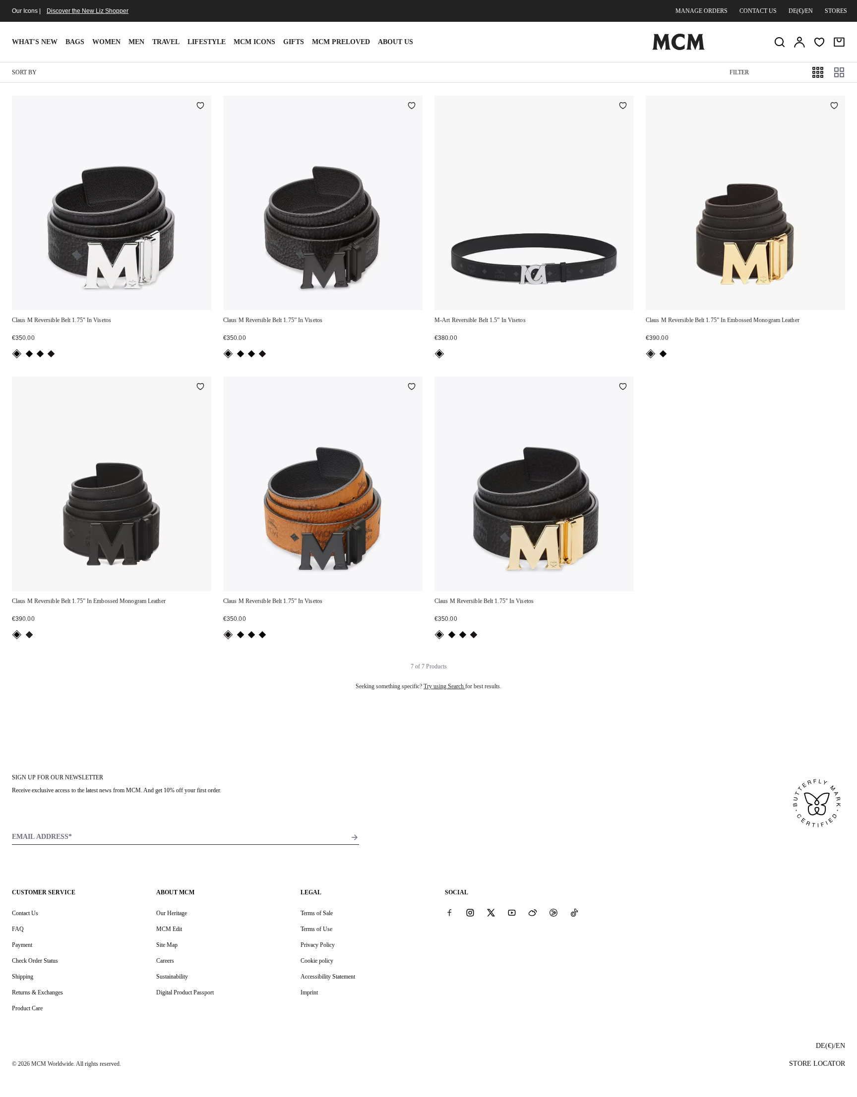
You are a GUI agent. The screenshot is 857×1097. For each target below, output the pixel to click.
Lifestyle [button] (206, 42)
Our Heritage (171, 913)
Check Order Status (35, 960)
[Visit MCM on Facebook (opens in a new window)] (449, 912)
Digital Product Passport (185, 992)
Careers (165, 960)
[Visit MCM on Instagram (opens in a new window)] (470, 912)
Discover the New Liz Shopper (87, 10)
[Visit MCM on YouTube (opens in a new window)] (511, 912)
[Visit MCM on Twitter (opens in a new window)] (491, 912)
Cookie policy (317, 960)
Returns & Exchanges (37, 992)
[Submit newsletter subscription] (354, 837)
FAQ (18, 929)
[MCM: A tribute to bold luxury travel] (678, 48)
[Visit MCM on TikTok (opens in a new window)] (574, 912)
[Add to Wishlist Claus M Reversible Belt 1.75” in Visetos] (412, 106)
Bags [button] (74, 42)
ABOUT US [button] (395, 42)
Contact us (758, 10)
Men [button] (136, 42)
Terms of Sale (317, 913)
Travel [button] (166, 42)
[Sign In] (799, 42)
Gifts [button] (293, 42)
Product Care (27, 1008)
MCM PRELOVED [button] (341, 42)
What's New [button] (35, 42)
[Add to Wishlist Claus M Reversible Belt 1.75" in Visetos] (200, 106)
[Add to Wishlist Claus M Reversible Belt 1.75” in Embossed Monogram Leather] (834, 106)
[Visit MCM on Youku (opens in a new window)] (553, 912)
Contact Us (25, 913)
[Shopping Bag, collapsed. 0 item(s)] (839, 42)
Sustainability (172, 976)
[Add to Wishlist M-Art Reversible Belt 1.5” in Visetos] (623, 106)
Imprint (309, 992)
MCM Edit (169, 929)
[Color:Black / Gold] (651, 354)
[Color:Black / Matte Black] (29, 353)
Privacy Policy (318, 944)
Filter (739, 72)
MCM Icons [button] (254, 42)
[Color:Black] (17, 354)
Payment (22, 944)
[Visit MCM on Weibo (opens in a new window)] (532, 912)
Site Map (167, 944)
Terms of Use (316, 929)
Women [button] (106, 42)
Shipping (22, 976)
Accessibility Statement (328, 976)
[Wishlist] (819, 42)
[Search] (780, 42)
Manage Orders (701, 10)
